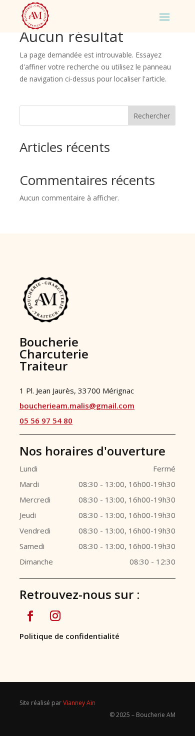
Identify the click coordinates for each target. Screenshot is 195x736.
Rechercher (152, 115)
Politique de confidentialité (70, 636)
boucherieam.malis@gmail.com (77, 405)
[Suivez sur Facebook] (30, 616)
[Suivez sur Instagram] (55, 616)
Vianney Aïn (79, 702)
